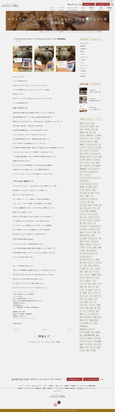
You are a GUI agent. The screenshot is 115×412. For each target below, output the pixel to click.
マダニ (85, 265)
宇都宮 (81, 123)
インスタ (82, 289)
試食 (87, 250)
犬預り (94, 232)
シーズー (87, 150)
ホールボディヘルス (93, 238)
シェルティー (97, 159)
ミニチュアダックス (84, 199)
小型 (98, 208)
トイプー (97, 217)
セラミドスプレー (84, 295)
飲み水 (90, 265)
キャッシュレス (83, 341)
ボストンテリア (83, 205)
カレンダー (82, 135)
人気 (86, 298)
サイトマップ (57, 391)
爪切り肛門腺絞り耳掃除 (89, 335)
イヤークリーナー (96, 292)
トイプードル (83, 141)
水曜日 (87, 196)
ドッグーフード (83, 283)
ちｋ (95, 302)
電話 (87, 350)
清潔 (81, 165)
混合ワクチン (93, 250)
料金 (90, 132)
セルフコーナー (84, 57)
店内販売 (20, 323)
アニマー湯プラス (87, 317)
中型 (98, 229)
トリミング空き (83, 238)
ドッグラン (89, 247)
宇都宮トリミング (84, 320)
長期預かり (82, 347)
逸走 (100, 317)
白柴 (92, 202)
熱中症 (86, 302)
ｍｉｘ (92, 196)
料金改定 (85, 292)
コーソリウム (83, 214)
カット (90, 138)
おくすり (90, 341)
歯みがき (90, 289)
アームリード (98, 262)
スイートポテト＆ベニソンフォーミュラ (88, 253)
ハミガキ (95, 156)
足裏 (81, 262)
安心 (88, 141)
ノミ (81, 265)
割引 (86, 286)
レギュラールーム (96, 244)
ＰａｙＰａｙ (92, 305)
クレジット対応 (96, 338)
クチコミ (97, 277)
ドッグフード (87, 174)
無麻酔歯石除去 (83, 168)
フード (81, 174)
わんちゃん (89, 156)
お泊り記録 (82, 156)
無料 (95, 308)
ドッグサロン (89, 220)
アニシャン (82, 277)
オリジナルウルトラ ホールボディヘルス (89, 171)
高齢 (89, 205)
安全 (93, 162)
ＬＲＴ (81, 274)
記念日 (86, 271)
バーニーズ (86, 153)
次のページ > (71, 329)
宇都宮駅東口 (93, 211)
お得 (97, 286)
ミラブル (99, 283)
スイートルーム (94, 241)
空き (93, 286)
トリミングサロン (94, 150)
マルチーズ (90, 217)
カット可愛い (98, 135)
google (97, 311)
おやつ (81, 298)
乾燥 (90, 286)
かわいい (82, 196)
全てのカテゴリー (85, 43)
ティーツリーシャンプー (93, 214)
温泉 (92, 129)
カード (84, 311)
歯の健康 (82, 186)
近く (87, 268)
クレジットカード (84, 305)
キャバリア (82, 220)
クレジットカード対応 (84, 332)
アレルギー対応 (83, 229)
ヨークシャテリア (84, 138)
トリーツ (82, 280)
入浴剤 (92, 235)
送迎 (97, 126)
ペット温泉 (82, 159)
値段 (99, 308)
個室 (100, 156)
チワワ (81, 150)
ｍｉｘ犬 (82, 190)
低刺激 (97, 162)
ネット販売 (82, 250)
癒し (100, 205)
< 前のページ (17, 329)
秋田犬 (87, 211)
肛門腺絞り (93, 274)
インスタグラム (92, 229)
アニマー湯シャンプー (93, 314)
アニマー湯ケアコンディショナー (87, 259)
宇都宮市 (82, 244)
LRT (90, 271)
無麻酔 (95, 141)
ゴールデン (87, 241)
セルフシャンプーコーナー (95, 295)
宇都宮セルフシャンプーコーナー (87, 329)
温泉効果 (82, 132)
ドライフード (88, 232)
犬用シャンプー (90, 277)
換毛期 (81, 286)
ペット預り (82, 247)
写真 (94, 132)
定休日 (98, 347)
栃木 (85, 223)
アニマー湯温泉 (97, 341)
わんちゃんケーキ (87, 208)
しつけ (95, 289)
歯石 (81, 223)
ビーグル (82, 211)
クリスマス (97, 268)
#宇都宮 (58, 342)
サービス (82, 68)
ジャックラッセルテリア (94, 168)
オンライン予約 (83, 193)
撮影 (91, 308)
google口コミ (88, 280)
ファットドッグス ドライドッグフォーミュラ (90, 177)
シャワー (82, 308)
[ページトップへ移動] (101, 379)
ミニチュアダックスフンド (91, 144)
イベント (82, 62)
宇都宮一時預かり (84, 326)
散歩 (100, 238)
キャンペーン (84, 65)
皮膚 (96, 129)
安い (94, 208)
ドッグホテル (97, 220)
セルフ (95, 298)
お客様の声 (83, 48)
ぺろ (86, 314)
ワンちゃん (88, 190)
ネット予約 (94, 205)
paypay (85, 217)
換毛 (90, 292)
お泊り (81, 129)
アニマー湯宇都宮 (96, 165)
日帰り (81, 241)
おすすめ (90, 298)
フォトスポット (87, 165)
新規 (81, 153)
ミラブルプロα (91, 311)
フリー (94, 280)
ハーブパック (83, 147)
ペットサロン (83, 202)
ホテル (82, 54)
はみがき (95, 186)
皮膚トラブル (89, 159)
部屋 (81, 317)
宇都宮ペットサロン (93, 320)
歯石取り (82, 232)
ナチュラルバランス (84, 180)
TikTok (87, 308)
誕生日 (82, 51)
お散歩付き (97, 332)
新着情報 (15, 323)
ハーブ (81, 162)
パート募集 (82, 268)
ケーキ (92, 268)
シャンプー (87, 274)
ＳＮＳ (81, 302)
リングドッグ (83, 338)
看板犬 (81, 314)
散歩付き (89, 338)
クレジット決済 (88, 344)
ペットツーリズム (97, 344)
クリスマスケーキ (84, 226)
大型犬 (93, 190)
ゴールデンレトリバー (95, 153)
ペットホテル (97, 138)
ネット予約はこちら (102, 4)
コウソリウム (90, 147)
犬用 (88, 202)
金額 (89, 283)
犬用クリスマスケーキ (84, 235)
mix (100, 144)
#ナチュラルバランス (34, 342)
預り (99, 232)
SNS (92, 332)
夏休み (97, 335)
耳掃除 (97, 259)
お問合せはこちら (89, 4)
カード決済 (93, 350)
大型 (81, 208)
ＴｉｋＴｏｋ (96, 271)
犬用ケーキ (95, 265)
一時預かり (83, 60)
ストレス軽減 (88, 186)
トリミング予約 (93, 323)
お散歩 (99, 247)
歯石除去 (82, 144)
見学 (87, 347)
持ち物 (93, 283)
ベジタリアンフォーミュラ (95, 226)
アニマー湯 (87, 129)
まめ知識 (82, 71)
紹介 (81, 335)
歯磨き (98, 305)
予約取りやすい (90, 135)
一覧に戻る (44, 329)
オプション (93, 347)
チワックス (90, 223)
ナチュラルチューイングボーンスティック (89, 184)
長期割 (81, 344)
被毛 (85, 262)
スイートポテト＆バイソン (85, 256)
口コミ (91, 302)
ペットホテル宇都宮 (84, 323)
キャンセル (82, 350)
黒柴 (92, 193)
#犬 (53, 342)
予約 (87, 132)
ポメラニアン (98, 147)
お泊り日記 (88, 244)
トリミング (83, 73)
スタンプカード (93, 199)
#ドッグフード (46, 342)
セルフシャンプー (84, 126)
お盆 (81, 217)
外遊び (94, 247)
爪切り (99, 274)
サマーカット (90, 262)
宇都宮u (95, 317)
